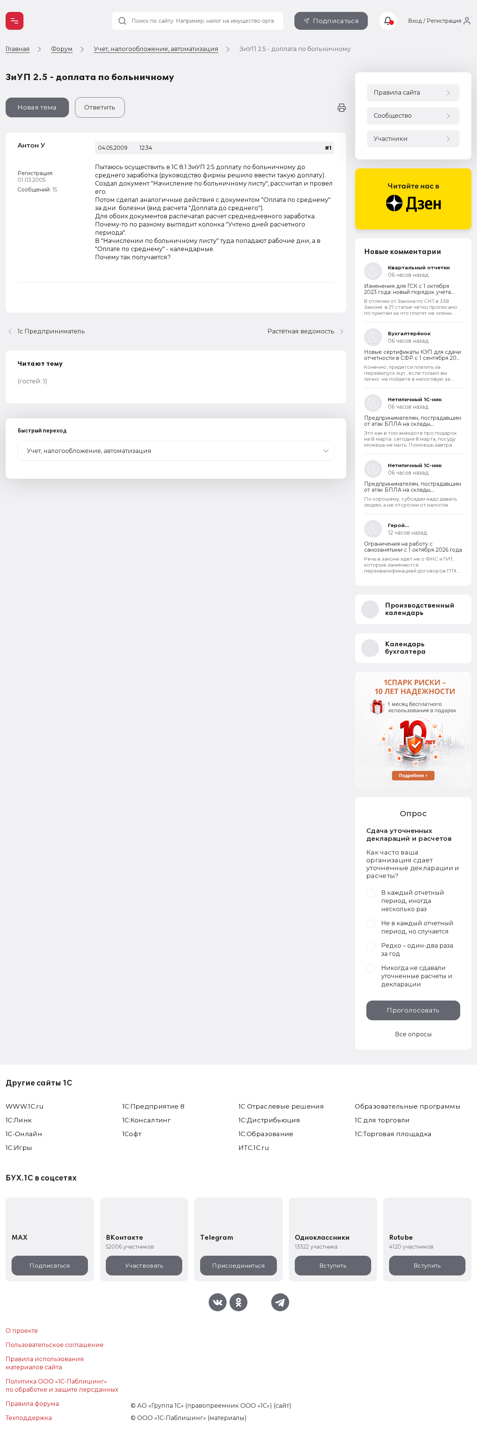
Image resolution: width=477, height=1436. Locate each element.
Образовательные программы (408, 1106)
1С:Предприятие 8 (153, 1106)
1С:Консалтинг (146, 1120)
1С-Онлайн (24, 1134)
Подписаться (336, 21)
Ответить (100, 107)
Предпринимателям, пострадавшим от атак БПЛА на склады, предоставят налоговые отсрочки (412, 424)
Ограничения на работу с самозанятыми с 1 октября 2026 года (413, 547)
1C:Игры (19, 1147)
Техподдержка (29, 1417)
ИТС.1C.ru (253, 1147)
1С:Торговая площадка (393, 1134)
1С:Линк (19, 1120)
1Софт (132, 1134)
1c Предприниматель (51, 331)
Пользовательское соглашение (55, 1344)
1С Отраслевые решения (281, 1106)
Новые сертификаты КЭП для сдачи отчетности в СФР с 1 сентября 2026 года (413, 358)
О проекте (22, 1330)
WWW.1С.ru (25, 1106)
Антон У (31, 145)
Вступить (332, 1265)
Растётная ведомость (301, 331)
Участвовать (144, 1265)
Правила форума (32, 1403)
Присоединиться (238, 1265)
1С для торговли (382, 1120)
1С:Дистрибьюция (269, 1120)
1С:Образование (266, 1134)
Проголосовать (413, 1010)
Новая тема (37, 107)
